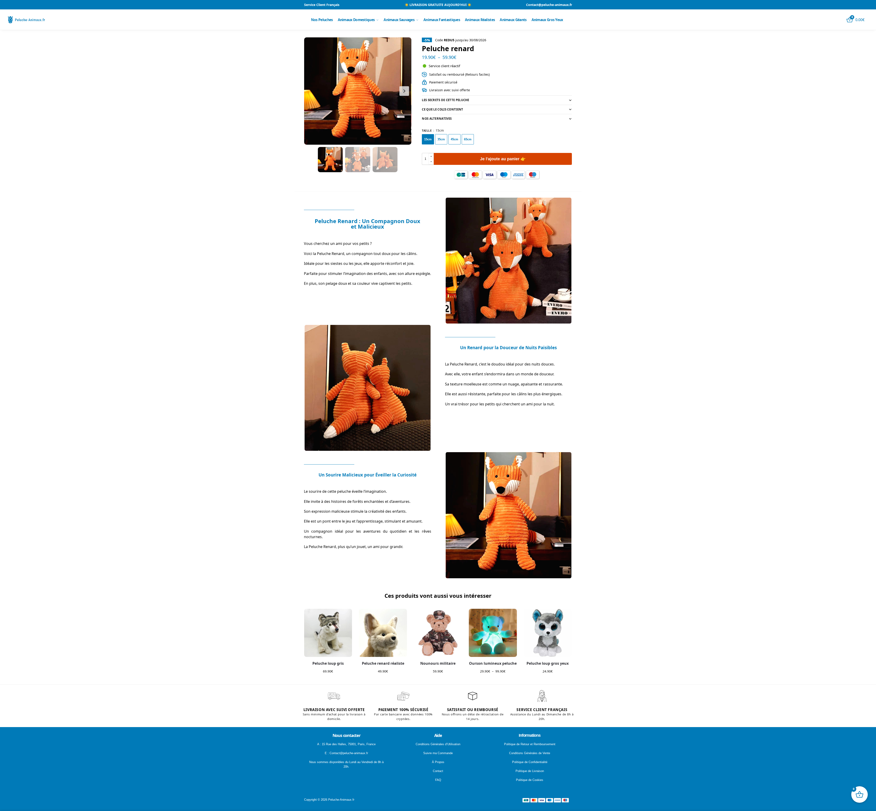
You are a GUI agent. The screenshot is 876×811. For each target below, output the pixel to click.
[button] (431, 156)
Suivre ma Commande (438, 753)
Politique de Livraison (530, 771)
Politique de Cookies (529, 780)
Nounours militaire (438, 663)
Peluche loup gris (328, 663)
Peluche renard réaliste (383, 663)
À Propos (438, 762)
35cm (441, 139)
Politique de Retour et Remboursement (529, 744)
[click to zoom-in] (357, 91)
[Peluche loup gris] (328, 633)
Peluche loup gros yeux (548, 663)
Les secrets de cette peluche (445, 100)
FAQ (438, 780)
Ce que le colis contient (442, 109)
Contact (438, 771)
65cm (468, 139)
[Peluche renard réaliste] (383, 633)
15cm (428, 139)
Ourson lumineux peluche (493, 663)
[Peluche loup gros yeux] (548, 633)
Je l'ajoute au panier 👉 (503, 159)
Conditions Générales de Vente (529, 753)
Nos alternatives (437, 118)
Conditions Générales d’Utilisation (438, 744)
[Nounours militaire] (438, 633)
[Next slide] (404, 91)
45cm (454, 139)
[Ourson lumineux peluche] (493, 633)
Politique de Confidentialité (529, 762)
